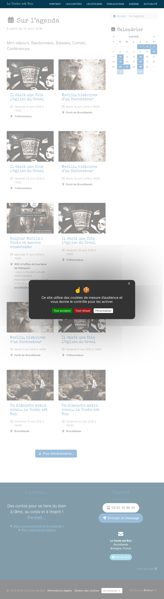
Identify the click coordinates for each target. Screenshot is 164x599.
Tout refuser (83, 310)
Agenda (134, 4)
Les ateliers (94, 4)
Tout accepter (62, 310)
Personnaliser (103, 310)
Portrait (55, 4)
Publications (115, 4)
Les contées (74, 4)
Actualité (150, 4)
